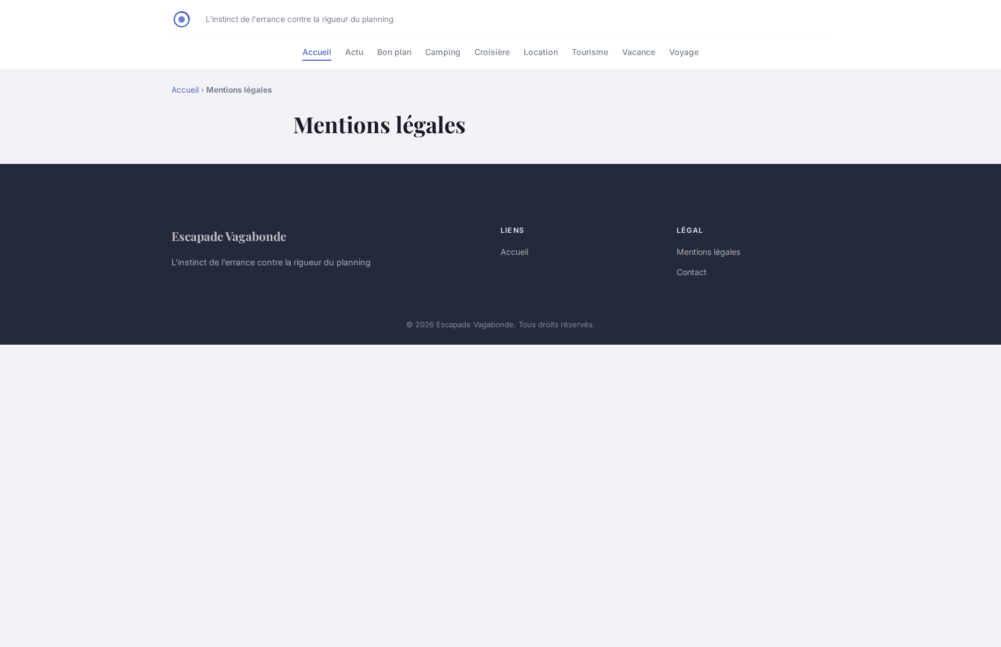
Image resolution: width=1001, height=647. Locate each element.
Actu (354, 52)
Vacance (638, 52)
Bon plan (394, 52)
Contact (692, 272)
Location (541, 52)
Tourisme (590, 52)
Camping (443, 52)
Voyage (684, 52)
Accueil (316, 52)
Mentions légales (708, 252)
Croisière (492, 52)
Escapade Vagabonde (228, 236)
